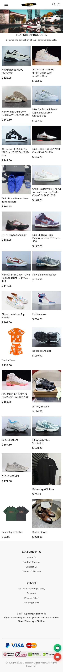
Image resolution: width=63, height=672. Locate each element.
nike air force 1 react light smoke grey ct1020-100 (44, 112)
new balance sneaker (44, 274)
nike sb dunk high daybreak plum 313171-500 (46, 238)
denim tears (9, 360)
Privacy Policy (31, 597)
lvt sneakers (39, 314)
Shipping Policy (32, 602)
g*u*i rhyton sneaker (14, 234)
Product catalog (31, 562)
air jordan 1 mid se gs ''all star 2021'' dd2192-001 (15, 152)
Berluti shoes (39, 532)
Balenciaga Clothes (43, 489)
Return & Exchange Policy (31, 588)
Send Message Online (31, 620)
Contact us (32, 566)
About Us (31, 557)
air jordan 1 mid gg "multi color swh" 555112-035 (43, 72)
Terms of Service (31, 571)
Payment (31, 593)
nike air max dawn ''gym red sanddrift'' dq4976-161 (16, 277)
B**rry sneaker (41, 406)
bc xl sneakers (10, 439)
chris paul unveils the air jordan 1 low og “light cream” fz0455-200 (46, 192)
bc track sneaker (41, 350)
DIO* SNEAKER (10, 476)
